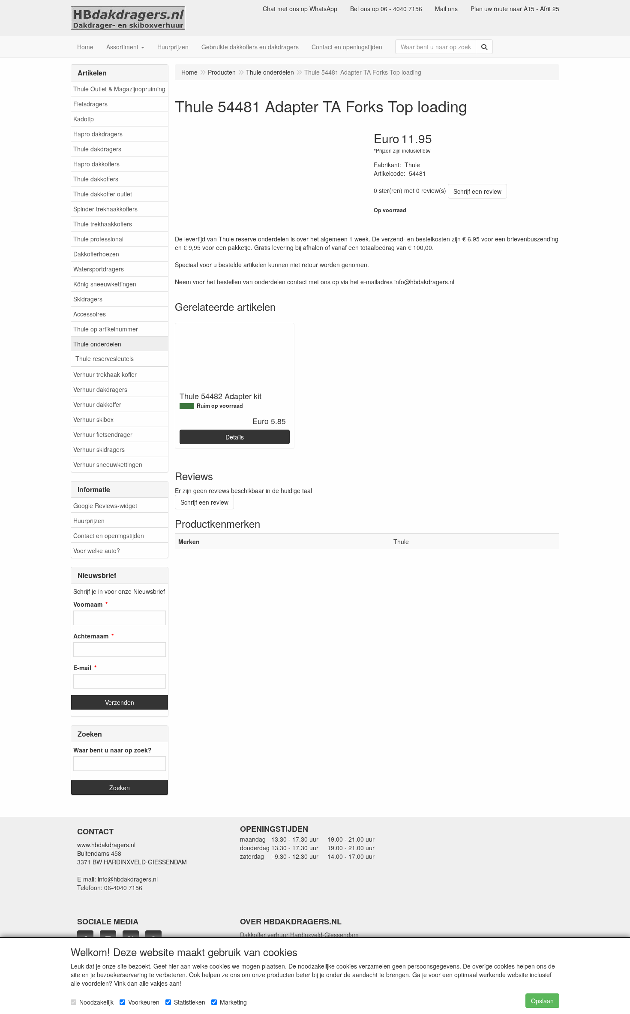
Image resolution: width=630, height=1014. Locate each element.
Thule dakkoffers (95, 179)
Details (234, 437)
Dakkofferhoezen (96, 254)
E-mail (82, 667)
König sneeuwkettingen (104, 284)
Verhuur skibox (93, 419)
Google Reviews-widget (105, 505)
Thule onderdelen (97, 344)
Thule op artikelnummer (105, 329)
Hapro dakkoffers (96, 163)
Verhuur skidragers (99, 449)
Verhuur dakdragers (100, 389)
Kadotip (83, 118)
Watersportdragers (98, 269)
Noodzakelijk (96, 1002)
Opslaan (542, 1000)
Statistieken (189, 1002)
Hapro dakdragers (98, 133)
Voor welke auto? (96, 550)
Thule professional (98, 239)
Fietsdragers (90, 103)
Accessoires (89, 314)
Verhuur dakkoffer (97, 404)
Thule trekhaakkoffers (102, 224)
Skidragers (87, 299)
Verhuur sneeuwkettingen (107, 464)
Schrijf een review (477, 191)
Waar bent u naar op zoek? (112, 750)
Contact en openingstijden (108, 535)
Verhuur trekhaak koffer (105, 374)
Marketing (233, 1002)
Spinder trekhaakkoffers (105, 209)
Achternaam (90, 636)
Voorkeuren (143, 1002)
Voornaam (87, 604)
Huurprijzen (89, 520)
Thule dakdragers (97, 148)
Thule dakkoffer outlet (102, 194)
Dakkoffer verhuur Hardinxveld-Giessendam (299, 934)
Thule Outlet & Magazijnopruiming (119, 88)
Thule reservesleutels (104, 358)
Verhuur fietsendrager (102, 434)
